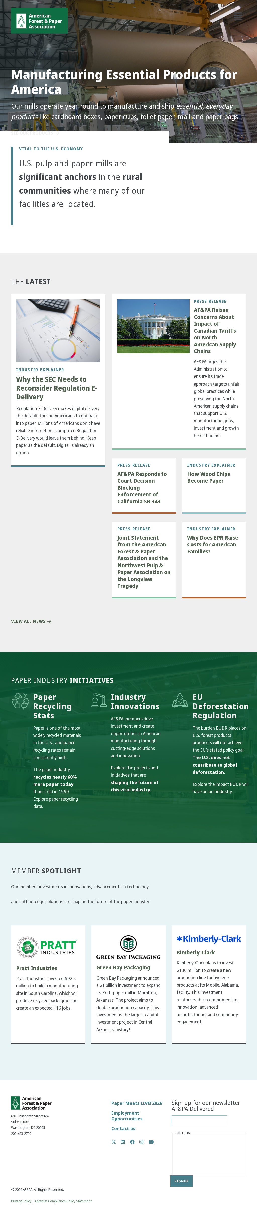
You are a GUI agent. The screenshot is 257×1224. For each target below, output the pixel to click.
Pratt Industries (36, 968)
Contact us (123, 1129)
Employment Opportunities (127, 1116)
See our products (32, 133)
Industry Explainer (40, 369)
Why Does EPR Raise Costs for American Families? (212, 544)
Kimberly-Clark (196, 952)
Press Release (210, 301)
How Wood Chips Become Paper (208, 477)
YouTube (151, 1142)
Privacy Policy (21, 1201)
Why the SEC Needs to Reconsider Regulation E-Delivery (56, 388)
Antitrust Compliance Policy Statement (63, 1201)
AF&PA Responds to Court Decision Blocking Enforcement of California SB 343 (142, 487)
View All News (28, 621)
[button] (27, 222)
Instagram (144, 1142)
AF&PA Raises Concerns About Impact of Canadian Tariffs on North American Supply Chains (215, 331)
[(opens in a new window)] (47, 947)
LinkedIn (125, 1142)
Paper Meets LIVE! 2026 (136, 1103)
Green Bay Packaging (123, 967)
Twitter (116, 1142)
